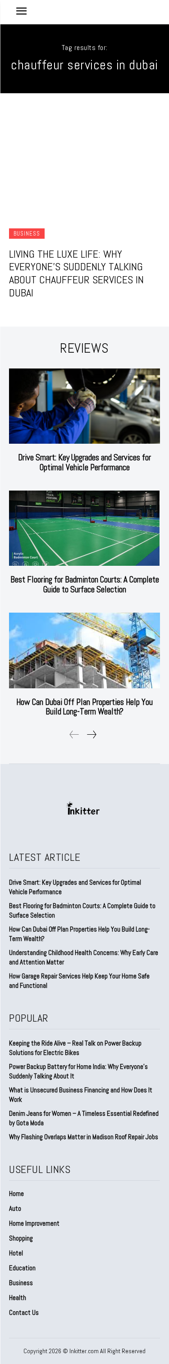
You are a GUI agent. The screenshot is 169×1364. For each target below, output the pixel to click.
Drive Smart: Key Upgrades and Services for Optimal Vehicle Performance (84, 462)
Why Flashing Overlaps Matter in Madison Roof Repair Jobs (83, 1136)
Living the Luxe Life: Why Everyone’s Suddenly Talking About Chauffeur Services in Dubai (76, 273)
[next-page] (91, 734)
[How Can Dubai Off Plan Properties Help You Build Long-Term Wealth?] (84, 650)
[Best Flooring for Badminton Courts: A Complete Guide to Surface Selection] (84, 528)
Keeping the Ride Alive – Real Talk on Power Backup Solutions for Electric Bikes (75, 1048)
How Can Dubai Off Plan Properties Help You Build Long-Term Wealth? (84, 707)
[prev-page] (74, 734)
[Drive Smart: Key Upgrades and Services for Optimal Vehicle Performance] (84, 406)
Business (27, 233)
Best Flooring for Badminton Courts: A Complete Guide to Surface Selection (84, 584)
